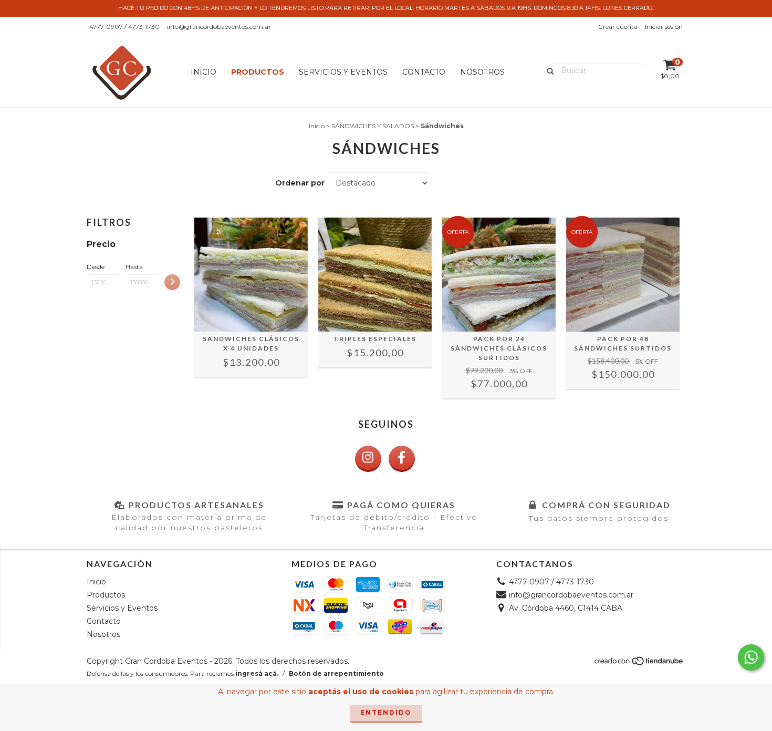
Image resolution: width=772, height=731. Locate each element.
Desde (96, 267)
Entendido (386, 712)
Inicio (203, 72)
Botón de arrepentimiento (336, 673)
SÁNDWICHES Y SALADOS (372, 126)
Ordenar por (300, 183)
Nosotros (482, 72)
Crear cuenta (618, 26)
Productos (257, 72)
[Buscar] (548, 70)
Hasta (134, 267)
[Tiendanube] (639, 663)
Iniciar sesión (664, 26)
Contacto (423, 72)
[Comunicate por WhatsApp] (751, 657)
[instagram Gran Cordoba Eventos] (368, 459)
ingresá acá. (256, 673)
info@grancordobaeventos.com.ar (219, 26)
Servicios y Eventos (343, 72)
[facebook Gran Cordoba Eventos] (402, 459)
